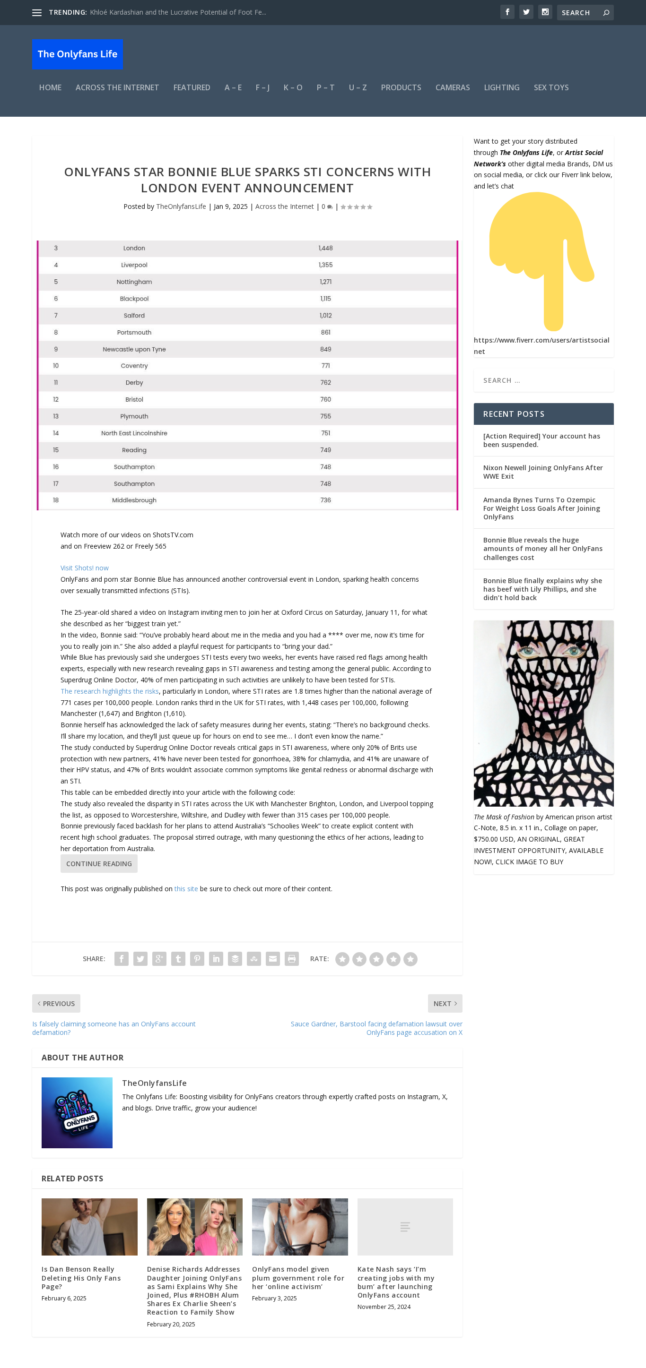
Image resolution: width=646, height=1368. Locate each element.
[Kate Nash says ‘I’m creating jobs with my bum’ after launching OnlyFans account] (406, 1227)
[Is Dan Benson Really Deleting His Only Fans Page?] (90, 1227)
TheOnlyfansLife (181, 206)
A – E (233, 88)
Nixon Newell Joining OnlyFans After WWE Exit (543, 472)
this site (186, 888)
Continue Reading (99, 863)
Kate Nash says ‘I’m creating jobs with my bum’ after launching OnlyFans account (396, 1282)
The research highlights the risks (110, 691)
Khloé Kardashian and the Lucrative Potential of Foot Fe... (178, 12)
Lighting (502, 88)
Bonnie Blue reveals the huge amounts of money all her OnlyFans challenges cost (542, 548)
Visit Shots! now (85, 567)
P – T (326, 88)
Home (50, 88)
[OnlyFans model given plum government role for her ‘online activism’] (300, 1227)
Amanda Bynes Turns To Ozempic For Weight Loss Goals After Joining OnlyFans (541, 508)
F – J (263, 88)
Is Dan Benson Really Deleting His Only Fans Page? (81, 1278)
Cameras (453, 88)
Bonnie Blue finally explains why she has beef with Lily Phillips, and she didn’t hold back (542, 589)
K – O (293, 88)
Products (401, 88)
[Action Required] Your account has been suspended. (541, 440)
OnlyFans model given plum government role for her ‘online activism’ (298, 1278)
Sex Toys (551, 88)
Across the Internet (117, 88)
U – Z (358, 88)
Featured (192, 88)
